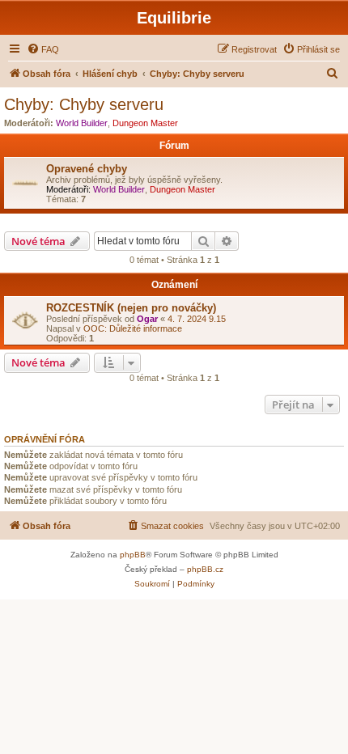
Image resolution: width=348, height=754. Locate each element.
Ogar (147, 319)
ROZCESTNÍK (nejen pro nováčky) (131, 308)
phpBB (133, 554)
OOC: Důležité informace (132, 328)
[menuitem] (43, 49)
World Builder (82, 123)
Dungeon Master (145, 123)
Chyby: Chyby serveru (83, 104)
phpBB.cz (205, 569)
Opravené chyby (86, 169)
